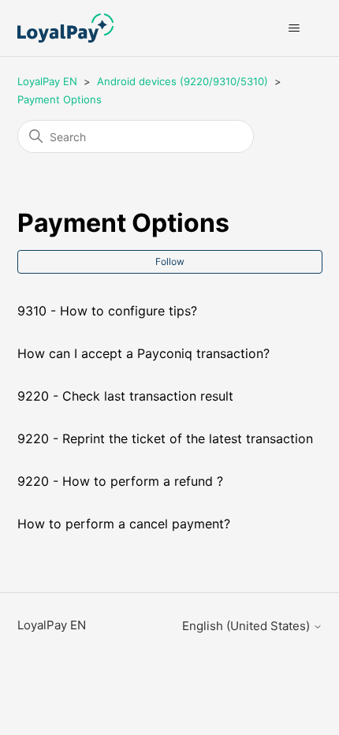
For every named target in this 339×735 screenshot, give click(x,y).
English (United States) (247, 625)
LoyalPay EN (47, 81)
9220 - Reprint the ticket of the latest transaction (165, 438)
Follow (169, 261)
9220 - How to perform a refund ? (120, 481)
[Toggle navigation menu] (294, 28)
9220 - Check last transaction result (125, 396)
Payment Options (59, 99)
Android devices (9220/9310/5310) (182, 81)
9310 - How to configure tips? (107, 311)
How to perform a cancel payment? (123, 524)
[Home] (65, 28)
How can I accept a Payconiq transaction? (143, 353)
